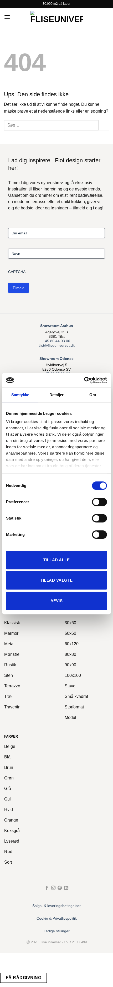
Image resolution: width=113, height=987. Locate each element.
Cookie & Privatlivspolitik (57, 918)
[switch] (99, 502)
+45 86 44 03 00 (56, 341)
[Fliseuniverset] (56, 17)
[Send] (104, 125)
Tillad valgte (56, 580)
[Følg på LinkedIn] (66, 888)
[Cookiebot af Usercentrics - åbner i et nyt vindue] (84, 380)
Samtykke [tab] (20, 394)
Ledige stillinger (57, 931)
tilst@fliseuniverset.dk (57, 346)
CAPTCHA (16, 272)
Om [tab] (92, 394)
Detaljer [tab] (56, 394)
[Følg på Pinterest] (60, 888)
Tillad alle (56, 560)
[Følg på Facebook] (47, 888)
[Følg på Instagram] (53, 888)
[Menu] (7, 17)
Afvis (56, 600)
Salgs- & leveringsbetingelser (56, 906)
